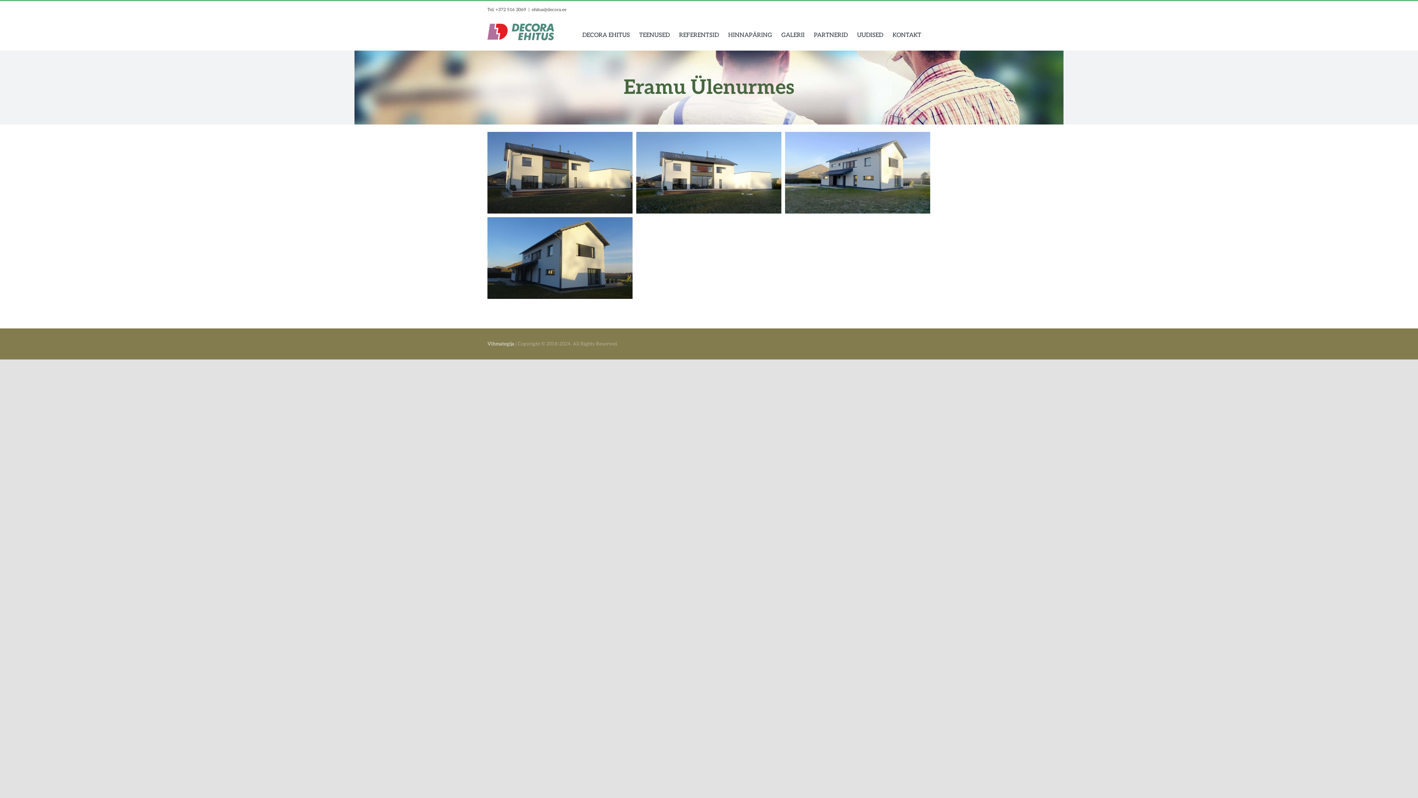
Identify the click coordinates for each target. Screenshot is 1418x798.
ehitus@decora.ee (549, 10)
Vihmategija (500, 344)
